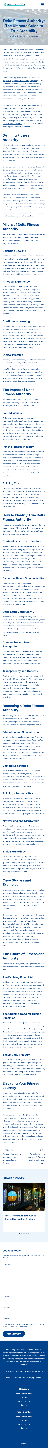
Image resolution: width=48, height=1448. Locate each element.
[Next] (42, 1207)
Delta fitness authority (12, 123)
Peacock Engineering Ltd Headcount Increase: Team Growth (12, 1156)
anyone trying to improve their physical (20, 80)
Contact (24, 1397)
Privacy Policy (24, 1401)
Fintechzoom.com (24, 1394)
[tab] (19, 1233)
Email (7, 1307)
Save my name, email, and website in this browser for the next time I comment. (24, 1325)
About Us (24, 1405)
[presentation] (24, 1197)
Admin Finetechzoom (19, 36)
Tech (24, 16)
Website (7, 1318)
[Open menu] (42, 4)
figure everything (26, 826)
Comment (9, 1264)
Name (7, 1297)
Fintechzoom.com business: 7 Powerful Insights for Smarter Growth (36, 1156)
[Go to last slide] (6, 1207)
